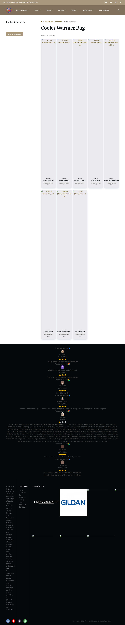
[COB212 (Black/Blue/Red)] (80, 258)
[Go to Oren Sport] (42, 545)
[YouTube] (111, 2)
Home (21, 490)
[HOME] (41, 22)
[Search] (119, 10)
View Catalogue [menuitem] (104, 10)
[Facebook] (106, 2)
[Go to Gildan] (73, 502)
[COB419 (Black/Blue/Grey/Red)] (80, 107)
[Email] (115, 2)
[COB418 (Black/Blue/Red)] (95, 107)
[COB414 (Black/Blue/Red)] (48, 258)
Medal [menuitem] (74, 10)
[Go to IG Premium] (97, 499)
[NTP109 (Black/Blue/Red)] (64, 107)
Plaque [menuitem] (48, 10)
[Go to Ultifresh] (73, 548)
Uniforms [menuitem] (61, 10)
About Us (22, 492)
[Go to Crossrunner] (46, 502)
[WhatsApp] (120, 2)
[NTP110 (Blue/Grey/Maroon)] (48, 107)
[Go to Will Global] (101, 548)
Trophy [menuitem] (37, 10)
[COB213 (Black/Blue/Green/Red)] (64, 258)
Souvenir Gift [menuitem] (87, 10)
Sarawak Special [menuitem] (21, 10)
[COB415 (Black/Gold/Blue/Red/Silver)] (111, 107)
